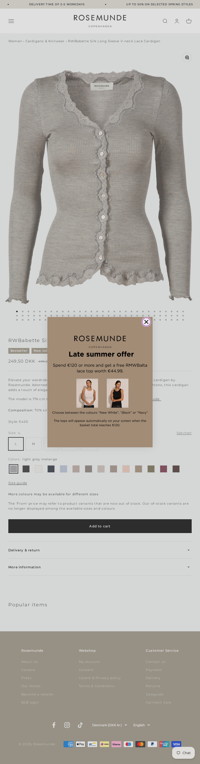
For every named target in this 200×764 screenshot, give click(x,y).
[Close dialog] (146, 322)
